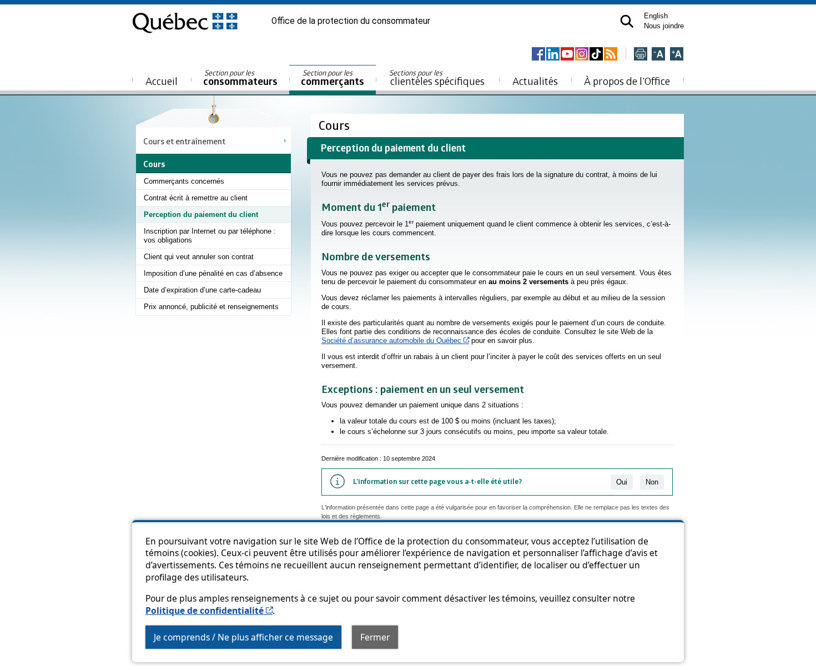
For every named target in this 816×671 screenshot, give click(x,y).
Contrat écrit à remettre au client (196, 198)
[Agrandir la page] (676, 54)
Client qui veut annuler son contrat (199, 257)
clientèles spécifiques (437, 78)
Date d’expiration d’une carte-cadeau (202, 290)
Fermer (375, 637)
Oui (621, 482)
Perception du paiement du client (201, 214)
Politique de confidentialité (209, 610)
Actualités (535, 81)
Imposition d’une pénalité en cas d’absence (213, 273)
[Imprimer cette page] (640, 54)
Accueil (161, 81)
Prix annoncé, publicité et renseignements (211, 306)
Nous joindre (664, 26)
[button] (626, 21)
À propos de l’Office (627, 81)
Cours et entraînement (184, 141)
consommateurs (240, 78)
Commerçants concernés (184, 181)
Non (652, 482)
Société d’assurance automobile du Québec (395, 340)
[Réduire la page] (658, 54)
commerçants (332, 78)
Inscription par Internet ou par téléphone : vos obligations (210, 235)
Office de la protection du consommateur (350, 21)
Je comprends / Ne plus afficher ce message (243, 637)
